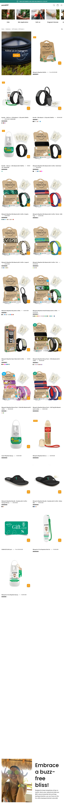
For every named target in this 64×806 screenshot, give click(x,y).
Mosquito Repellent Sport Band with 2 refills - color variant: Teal (7, 364)
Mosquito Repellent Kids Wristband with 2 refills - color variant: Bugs (51, 316)
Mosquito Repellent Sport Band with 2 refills (13, 359)
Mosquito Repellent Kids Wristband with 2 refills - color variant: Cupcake (40, 316)
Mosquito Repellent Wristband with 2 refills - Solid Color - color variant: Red (40, 171)
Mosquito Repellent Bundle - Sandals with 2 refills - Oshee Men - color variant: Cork (36, 506)
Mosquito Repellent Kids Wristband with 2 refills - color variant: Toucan (37, 316)
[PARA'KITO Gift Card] (28, 540)
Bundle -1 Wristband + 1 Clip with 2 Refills (43, 117)
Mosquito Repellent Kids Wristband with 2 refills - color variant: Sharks (50, 316)
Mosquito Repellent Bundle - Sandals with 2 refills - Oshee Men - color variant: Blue (34, 506)
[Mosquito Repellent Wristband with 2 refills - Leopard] (28, 253)
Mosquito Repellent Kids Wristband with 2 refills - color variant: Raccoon (44, 316)
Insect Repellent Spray (7, 455)
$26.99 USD (59, 117)
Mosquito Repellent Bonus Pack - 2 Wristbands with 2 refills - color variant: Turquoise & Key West (37, 364)
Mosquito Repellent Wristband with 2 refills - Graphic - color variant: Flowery (10, 219)
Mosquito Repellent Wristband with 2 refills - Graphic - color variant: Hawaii (13, 219)
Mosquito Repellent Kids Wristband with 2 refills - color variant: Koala (33, 316)
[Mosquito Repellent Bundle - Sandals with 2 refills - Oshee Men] (59, 491)
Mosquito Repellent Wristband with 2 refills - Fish (45, 262)
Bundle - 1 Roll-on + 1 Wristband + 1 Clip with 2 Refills (15, 117)
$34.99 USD (15, 502)
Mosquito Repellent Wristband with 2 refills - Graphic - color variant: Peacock (3, 219)
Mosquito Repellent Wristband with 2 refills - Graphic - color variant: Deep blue (4, 219)
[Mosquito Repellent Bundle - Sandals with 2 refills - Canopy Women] (28, 491)
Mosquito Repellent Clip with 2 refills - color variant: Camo (13, 314)
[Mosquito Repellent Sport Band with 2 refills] (28, 349)
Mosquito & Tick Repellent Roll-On (41, 549)
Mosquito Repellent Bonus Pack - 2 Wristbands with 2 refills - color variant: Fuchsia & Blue (41, 364)
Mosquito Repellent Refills (39, 72)
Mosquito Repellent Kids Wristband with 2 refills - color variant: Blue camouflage (54, 316)
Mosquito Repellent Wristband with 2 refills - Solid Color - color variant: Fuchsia (41, 171)
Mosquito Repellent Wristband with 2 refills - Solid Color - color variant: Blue (37, 171)
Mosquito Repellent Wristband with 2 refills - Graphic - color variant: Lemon (11, 219)
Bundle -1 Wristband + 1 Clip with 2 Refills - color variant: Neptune (40, 121)
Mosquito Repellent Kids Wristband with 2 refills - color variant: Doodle (52, 316)
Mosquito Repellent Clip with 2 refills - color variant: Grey (9, 314)
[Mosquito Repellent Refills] (59, 63)
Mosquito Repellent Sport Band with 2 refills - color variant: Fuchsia (4, 364)
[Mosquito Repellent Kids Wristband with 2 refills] (59, 301)
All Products (21, 29)
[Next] (61, 14)
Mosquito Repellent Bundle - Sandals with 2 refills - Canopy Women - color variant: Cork (3, 506)
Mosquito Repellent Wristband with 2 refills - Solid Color (47, 165)
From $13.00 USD (53, 72)
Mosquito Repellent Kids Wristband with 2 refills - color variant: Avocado (47, 316)
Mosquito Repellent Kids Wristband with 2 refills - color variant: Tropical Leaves (45, 316)
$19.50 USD (26, 310)
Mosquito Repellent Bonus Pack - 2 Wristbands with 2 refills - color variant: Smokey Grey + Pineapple (34, 364)
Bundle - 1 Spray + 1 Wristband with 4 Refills (13, 165)
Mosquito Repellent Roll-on (40, 455)
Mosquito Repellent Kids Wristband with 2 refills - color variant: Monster (34, 316)
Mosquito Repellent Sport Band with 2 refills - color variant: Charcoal (9, 364)
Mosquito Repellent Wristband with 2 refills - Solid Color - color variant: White (36, 171)
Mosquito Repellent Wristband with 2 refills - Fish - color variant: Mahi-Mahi (33, 267)
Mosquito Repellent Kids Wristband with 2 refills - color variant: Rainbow (41, 316)
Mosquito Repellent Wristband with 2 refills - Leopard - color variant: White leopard (4, 267)
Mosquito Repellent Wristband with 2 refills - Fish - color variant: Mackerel (34, 267)
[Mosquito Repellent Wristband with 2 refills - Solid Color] (59, 156)
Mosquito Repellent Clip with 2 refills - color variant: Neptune (4, 314)
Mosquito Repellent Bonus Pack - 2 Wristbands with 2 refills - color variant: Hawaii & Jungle (38, 364)
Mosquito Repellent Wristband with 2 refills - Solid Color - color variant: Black (33, 171)
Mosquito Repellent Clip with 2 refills (11, 310)
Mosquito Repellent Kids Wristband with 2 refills (45, 310)
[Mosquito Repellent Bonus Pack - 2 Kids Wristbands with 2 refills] (28, 398)
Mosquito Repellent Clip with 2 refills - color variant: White (3, 314)
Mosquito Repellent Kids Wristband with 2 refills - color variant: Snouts (48, 316)
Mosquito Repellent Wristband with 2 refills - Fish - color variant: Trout (36, 267)
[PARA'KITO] (5, 5)
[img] (35, 74)
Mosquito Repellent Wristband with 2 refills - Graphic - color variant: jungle (7, 219)
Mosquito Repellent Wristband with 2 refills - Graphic (15, 214)
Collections (8, 29)
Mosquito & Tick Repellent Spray (10, 594)
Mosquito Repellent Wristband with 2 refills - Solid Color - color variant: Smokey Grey (34, 171)
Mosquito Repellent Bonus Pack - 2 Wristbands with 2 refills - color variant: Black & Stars (40, 364)
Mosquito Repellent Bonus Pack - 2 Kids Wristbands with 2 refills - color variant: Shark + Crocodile (3, 412)
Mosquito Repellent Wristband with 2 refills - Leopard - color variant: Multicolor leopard (7, 267)
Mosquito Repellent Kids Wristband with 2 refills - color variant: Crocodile (36, 316)
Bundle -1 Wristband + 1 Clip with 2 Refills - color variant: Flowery (37, 121)
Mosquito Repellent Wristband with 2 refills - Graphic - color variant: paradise (9, 219)
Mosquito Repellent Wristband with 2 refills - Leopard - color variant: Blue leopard (3, 267)
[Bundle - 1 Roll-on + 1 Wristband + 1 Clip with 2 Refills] (28, 108)
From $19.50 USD (19, 549)
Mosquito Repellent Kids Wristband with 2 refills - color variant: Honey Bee (38, 316)
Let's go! (16, 55)
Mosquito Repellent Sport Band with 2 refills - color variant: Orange (3, 364)
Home (3, 29)
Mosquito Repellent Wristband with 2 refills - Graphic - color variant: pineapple (6, 219)
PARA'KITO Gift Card (7, 549)
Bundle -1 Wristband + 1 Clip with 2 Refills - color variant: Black (33, 121)
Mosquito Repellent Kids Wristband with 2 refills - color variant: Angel (43, 316)
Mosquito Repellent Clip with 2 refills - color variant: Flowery (6, 314)
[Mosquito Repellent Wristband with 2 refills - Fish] (59, 253)
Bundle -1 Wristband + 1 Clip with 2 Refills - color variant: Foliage (38, 121)
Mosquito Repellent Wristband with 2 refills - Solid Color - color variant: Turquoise (38, 171)
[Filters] (62, 29)
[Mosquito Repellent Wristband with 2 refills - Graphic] (28, 204)
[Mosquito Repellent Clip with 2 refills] (28, 301)
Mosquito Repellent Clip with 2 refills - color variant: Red (11, 314)
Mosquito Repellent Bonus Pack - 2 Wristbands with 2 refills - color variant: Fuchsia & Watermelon (36, 364)
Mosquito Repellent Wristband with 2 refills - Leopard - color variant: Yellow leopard (6, 267)
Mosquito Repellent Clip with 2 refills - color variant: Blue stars (10, 314)
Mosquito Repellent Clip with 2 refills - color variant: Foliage (7, 314)
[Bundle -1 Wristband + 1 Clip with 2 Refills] (59, 108)
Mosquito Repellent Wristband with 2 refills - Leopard (15, 262)
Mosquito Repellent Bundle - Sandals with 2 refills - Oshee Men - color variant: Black (33, 506)
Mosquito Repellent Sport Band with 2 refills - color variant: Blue (6, 364)
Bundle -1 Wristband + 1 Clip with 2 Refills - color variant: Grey (34, 121)
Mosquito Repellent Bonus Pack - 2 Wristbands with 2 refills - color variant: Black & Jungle (33, 364)
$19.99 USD (38, 167)
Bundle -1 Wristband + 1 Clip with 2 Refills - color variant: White (36, 121)
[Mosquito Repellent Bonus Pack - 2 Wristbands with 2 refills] (59, 349)
